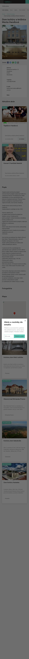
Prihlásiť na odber (19, 336)
